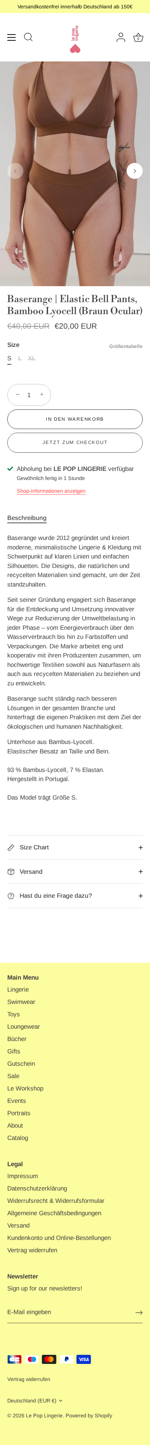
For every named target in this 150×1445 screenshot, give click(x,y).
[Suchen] (28, 38)
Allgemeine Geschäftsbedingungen (54, 1213)
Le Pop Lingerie (44, 1415)
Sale (13, 1076)
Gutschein (21, 1063)
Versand (30, 871)
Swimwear (21, 1001)
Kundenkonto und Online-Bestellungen (59, 1237)
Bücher (17, 1039)
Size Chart (33, 847)
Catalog (17, 1137)
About (15, 1125)
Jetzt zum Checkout (75, 442)
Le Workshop (25, 1088)
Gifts (13, 1051)
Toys (13, 1014)
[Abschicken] (139, 1312)
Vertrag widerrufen (32, 1250)
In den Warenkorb (75, 419)
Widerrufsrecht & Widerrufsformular (55, 1200)
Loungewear (23, 1026)
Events (16, 1100)
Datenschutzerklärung (37, 1188)
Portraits (19, 1113)
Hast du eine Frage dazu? (55, 895)
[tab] (30, 518)
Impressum (22, 1176)
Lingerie (18, 989)
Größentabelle (126, 346)
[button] (15, 171)
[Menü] (12, 37)
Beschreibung (27, 518)
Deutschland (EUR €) (31, 1401)
